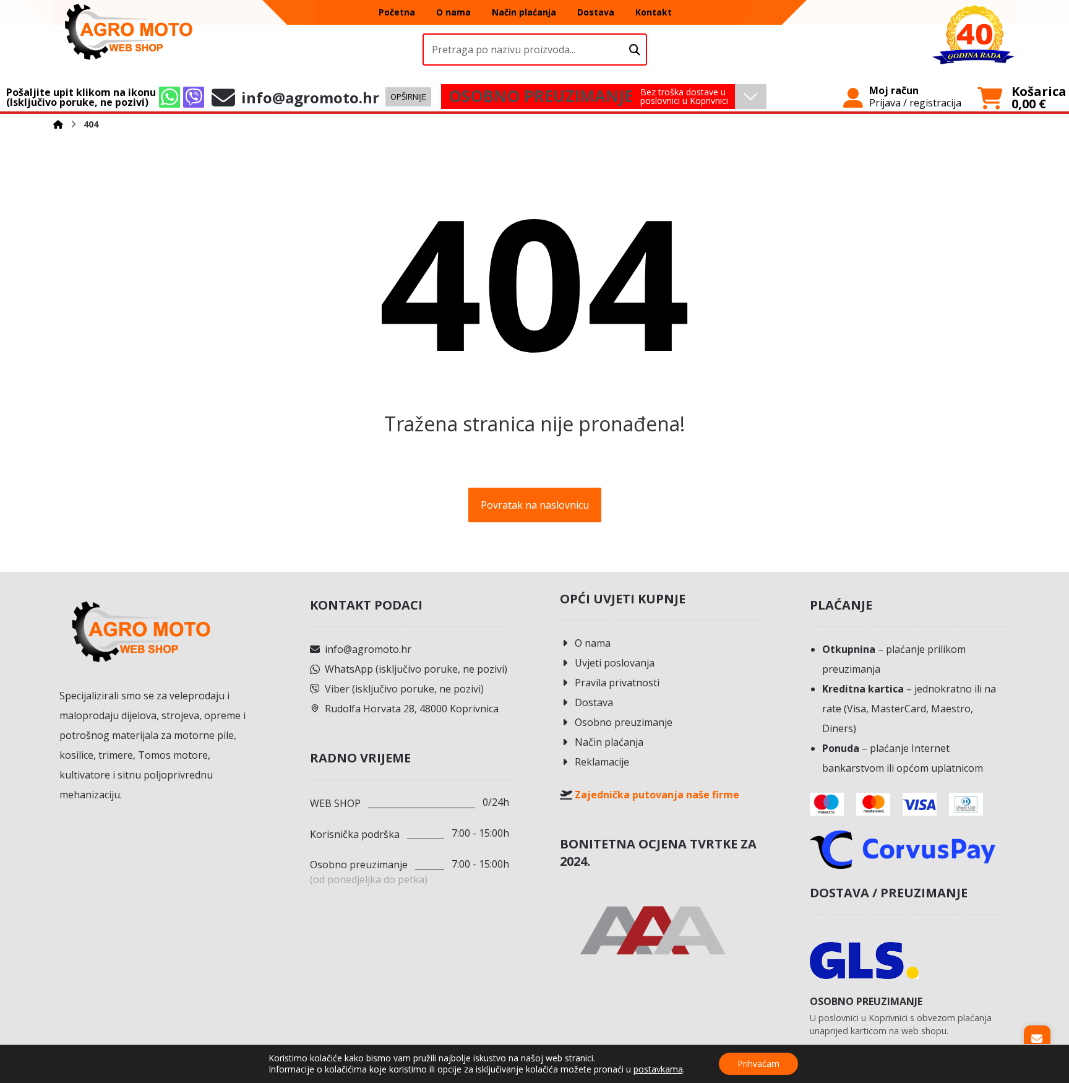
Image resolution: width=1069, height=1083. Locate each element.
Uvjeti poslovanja (615, 663)
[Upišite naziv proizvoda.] (634, 50)
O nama (593, 643)
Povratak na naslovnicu (535, 505)
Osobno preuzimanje (623, 722)
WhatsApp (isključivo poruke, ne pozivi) (416, 669)
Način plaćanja (609, 742)
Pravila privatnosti (617, 682)
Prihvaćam (758, 1063)
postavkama (658, 1069)
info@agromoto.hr (368, 649)
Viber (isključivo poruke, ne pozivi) (404, 689)
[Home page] (58, 124)
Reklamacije (602, 762)
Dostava (594, 702)
